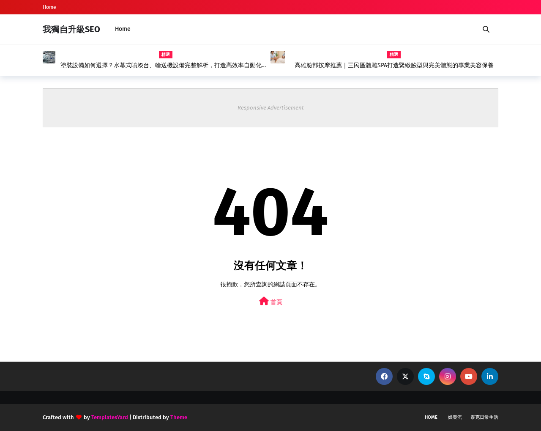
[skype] (426, 376)
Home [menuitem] (123, 29)
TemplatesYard (109, 417)
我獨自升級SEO (71, 29)
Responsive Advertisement (271, 107)
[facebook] (384, 376)
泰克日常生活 (484, 417)
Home (49, 7)
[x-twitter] (405, 376)
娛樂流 (455, 417)
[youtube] (468, 376)
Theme (178, 417)
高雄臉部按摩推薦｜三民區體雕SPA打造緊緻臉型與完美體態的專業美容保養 (394, 65)
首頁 (275, 302)
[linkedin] (489, 376)
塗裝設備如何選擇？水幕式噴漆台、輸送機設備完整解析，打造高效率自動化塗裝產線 (164, 65)
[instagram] (447, 376)
